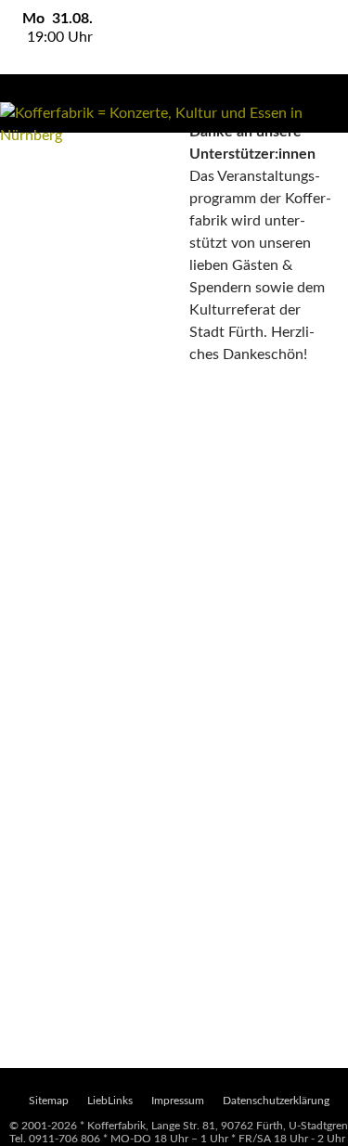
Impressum (177, 1100)
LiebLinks (110, 1100)
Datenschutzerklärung (276, 1100)
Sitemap (49, 1100)
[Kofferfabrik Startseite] (174, 124)
